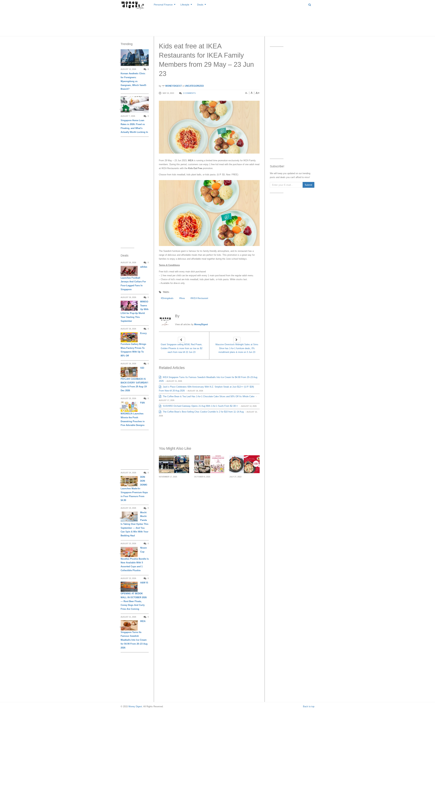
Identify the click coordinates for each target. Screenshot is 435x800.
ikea (182, 298)
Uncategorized (194, 86)
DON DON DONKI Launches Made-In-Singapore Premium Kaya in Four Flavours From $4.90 (134, 489)
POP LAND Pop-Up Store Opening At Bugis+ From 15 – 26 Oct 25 (207, 486)
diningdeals (167, 298)
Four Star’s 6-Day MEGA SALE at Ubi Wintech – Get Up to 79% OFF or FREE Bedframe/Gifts (171, 488)
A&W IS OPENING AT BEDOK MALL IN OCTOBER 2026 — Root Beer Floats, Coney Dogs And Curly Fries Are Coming (134, 595)
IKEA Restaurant (200, 298)
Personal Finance (163, 4)
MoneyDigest (173, 86)
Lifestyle (184, 4)
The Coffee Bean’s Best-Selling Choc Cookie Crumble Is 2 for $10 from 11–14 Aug (203, 411)
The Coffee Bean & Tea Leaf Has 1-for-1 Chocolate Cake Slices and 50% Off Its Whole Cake (208, 396)
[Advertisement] (217, 22)
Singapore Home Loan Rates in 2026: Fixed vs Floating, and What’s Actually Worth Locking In (134, 126)
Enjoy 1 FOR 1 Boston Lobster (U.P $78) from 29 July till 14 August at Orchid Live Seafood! (244, 486)
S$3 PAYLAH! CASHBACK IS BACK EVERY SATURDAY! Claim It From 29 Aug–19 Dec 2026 (134, 379)
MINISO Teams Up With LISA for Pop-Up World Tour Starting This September (135, 311)
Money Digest (135, 706)
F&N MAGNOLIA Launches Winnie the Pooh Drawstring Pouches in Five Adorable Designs (133, 414)
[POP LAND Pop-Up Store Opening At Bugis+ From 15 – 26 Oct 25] (209, 464)
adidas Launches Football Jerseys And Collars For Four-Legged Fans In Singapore (134, 278)
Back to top (308, 706)
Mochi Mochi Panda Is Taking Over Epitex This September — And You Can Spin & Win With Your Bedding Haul (134, 524)
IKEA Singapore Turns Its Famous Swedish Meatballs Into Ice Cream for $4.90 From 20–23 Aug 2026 (134, 634)
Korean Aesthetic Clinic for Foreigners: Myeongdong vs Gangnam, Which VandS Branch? (133, 81)
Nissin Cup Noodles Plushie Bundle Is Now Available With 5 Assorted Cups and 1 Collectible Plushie (135, 559)
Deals (200, 4)
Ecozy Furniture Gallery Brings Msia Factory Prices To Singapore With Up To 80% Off (134, 344)
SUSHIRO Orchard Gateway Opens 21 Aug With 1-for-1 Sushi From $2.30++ (200, 406)
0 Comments (189, 93)
